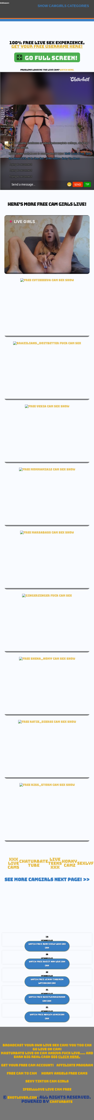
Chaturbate (61, 1102)
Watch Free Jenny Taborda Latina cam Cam (47, 981)
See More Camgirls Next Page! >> (47, 879)
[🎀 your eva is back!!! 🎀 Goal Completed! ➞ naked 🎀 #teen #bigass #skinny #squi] (47, 280)
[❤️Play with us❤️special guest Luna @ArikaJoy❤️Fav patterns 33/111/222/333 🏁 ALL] (47, 722)
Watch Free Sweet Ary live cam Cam (47, 963)
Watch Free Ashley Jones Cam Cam (47, 1016)
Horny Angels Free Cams (64, 1073)
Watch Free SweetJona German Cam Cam (47, 999)
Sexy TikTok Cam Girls (47, 1081)
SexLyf (85, 863)
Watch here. (67, 69)
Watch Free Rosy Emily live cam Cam (47, 946)
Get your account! (27, 1065)
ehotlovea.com (4, 3)
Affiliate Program (74, 1065)
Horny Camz (69, 863)
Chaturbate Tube (33, 863)
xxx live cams (13, 863)
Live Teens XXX (55, 863)
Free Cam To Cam (22, 1073)
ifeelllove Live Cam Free (47, 1089)
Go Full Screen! (49, 58)
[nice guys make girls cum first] (47, 469)
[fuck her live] (47, 343)
